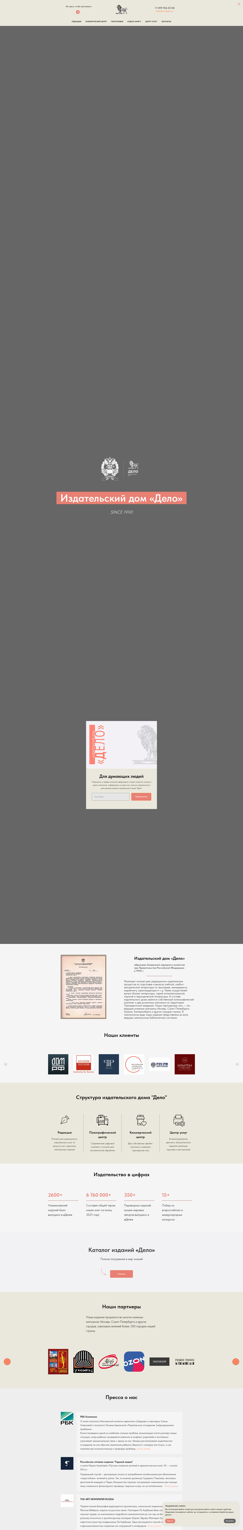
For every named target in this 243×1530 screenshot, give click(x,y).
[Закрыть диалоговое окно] (239, 4)
